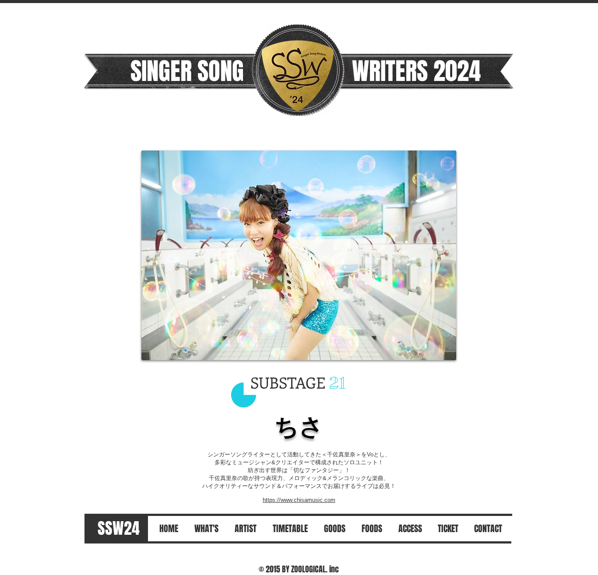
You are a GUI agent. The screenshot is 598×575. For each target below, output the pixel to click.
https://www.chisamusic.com (299, 500)
